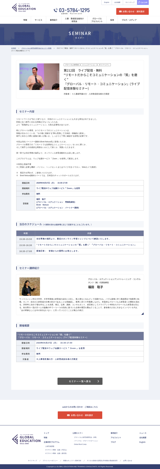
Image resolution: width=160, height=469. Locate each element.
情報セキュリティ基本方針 (72, 460)
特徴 (45, 437)
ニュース (142, 433)
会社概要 (117, 2)
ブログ (113, 442)
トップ (46, 433)
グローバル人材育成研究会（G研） (86, 437)
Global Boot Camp (80, 444)
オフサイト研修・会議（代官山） (56, 450)
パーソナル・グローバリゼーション (86, 441)
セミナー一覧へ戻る (80, 381)
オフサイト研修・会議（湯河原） (56, 453)
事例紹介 (114, 433)
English (106, 2)
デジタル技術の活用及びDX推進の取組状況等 (102, 460)
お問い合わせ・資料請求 (133, 11)
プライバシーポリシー (50, 460)
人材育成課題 (49, 446)
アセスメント (116, 437)
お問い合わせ (127, 460)
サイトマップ (130, 2)
